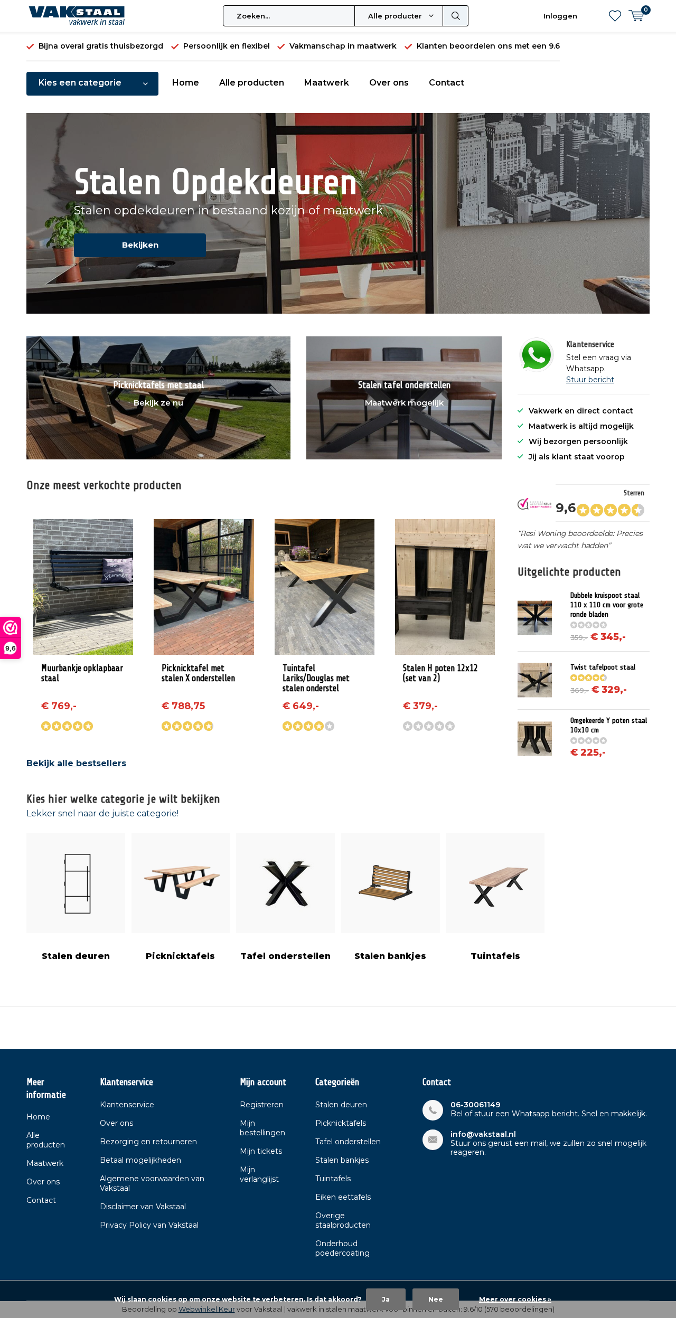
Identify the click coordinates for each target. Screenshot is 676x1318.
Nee (435, 1299)
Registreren (262, 1104)
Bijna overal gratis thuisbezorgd (101, 46)
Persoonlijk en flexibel (226, 46)
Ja (386, 1299)
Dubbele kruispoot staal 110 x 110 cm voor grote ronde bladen (606, 604)
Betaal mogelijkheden (140, 1160)
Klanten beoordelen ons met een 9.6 (488, 46)
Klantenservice (127, 1104)
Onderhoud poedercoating (342, 1248)
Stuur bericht (590, 379)
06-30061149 (475, 1104)
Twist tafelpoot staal (602, 667)
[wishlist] (615, 16)
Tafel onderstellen (285, 956)
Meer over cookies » (515, 1299)
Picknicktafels (180, 956)
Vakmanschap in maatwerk (343, 46)
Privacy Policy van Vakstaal (149, 1225)
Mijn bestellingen (262, 1127)
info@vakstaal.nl (483, 1134)
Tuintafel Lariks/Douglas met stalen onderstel (316, 678)
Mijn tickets (261, 1151)
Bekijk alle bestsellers (76, 763)
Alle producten (251, 83)
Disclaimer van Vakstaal (143, 1206)
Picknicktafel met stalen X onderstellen (198, 673)
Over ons (389, 83)
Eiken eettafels (343, 1197)
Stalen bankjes (390, 956)
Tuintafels (495, 956)
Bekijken (140, 245)
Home (185, 83)
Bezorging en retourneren (148, 1141)
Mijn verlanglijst (259, 1174)
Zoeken (455, 15)
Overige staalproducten (343, 1220)
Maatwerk (326, 83)
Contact (446, 83)
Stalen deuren (76, 956)
